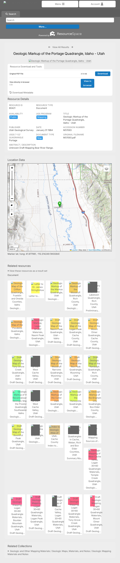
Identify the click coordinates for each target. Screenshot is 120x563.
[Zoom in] (12, 168)
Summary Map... (75, 458)
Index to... (53, 445)
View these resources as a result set (28, 270)
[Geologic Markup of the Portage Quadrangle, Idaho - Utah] (60, 60)
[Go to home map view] (12, 205)
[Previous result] (49, 47)
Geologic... (16, 308)
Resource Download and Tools (26, 66)
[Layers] (106, 168)
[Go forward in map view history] (12, 209)
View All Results (60, 47)
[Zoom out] (12, 198)
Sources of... (93, 441)
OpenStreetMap (94, 250)
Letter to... (34, 296)
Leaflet (74, 250)
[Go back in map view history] (12, 214)
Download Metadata (22, 92)
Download (103, 73)
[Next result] (72, 47)
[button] (59, 204)
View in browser (87, 83)
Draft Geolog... (55, 341)
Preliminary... (93, 310)
